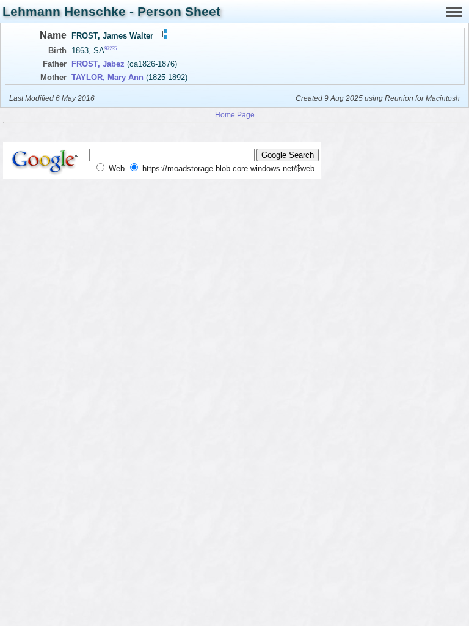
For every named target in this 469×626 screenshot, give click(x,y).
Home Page (235, 115)
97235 (110, 48)
